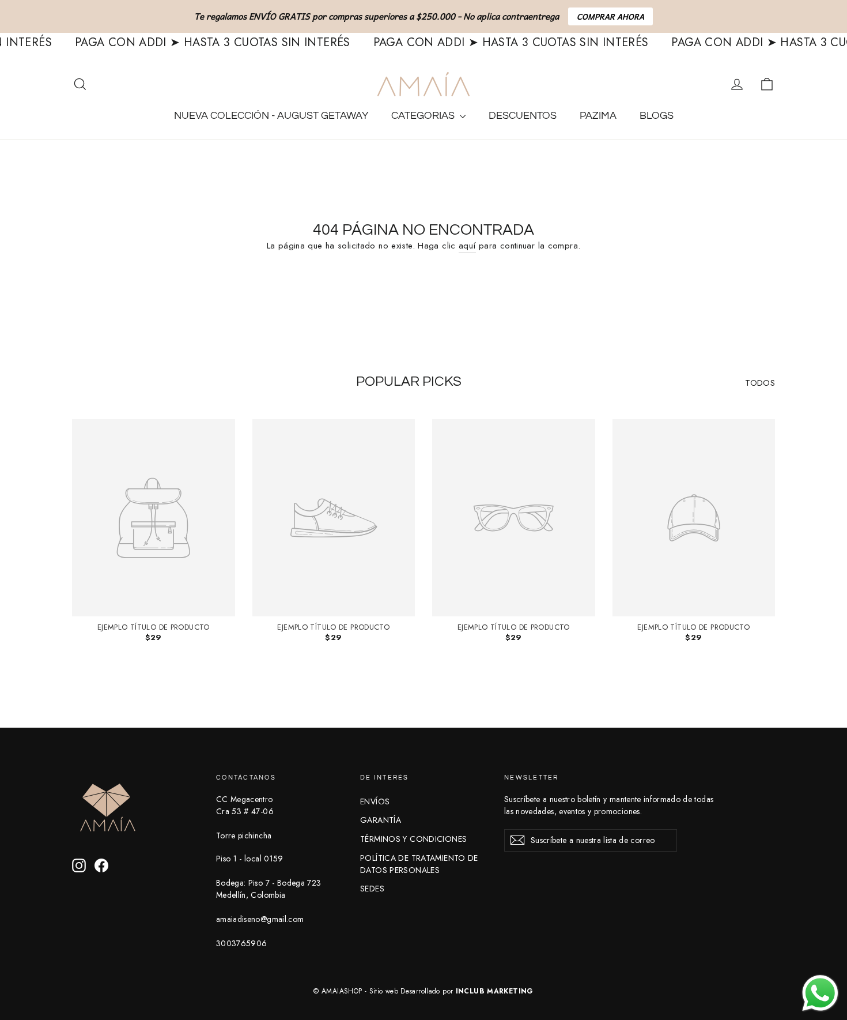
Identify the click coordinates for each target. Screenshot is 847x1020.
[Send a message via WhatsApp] (820, 993)
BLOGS (657, 115)
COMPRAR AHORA (610, 16)
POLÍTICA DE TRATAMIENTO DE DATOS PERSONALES (419, 864)
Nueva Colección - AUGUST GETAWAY (271, 115)
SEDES (372, 888)
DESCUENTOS (523, 115)
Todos (760, 383)
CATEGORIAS (424, 115)
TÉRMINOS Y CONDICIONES (413, 839)
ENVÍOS (375, 801)
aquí (467, 245)
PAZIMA (598, 115)
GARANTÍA (380, 820)
